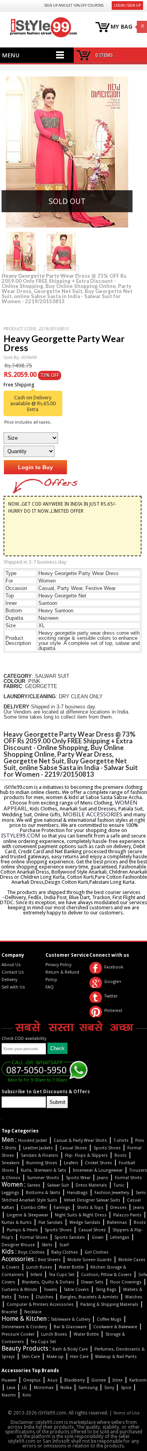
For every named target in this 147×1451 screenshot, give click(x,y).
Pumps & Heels (22, 1230)
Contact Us (13, 972)
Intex (118, 1380)
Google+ (113, 981)
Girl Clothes (97, 1252)
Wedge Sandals (84, 1222)
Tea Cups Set (61, 1274)
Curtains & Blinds (19, 1289)
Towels (50, 1289)
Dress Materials (91, 1185)
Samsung (88, 1387)
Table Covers (76, 1289)
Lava (11, 1387)
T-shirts (121, 1140)
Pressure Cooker (18, 1334)
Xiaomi (9, 1395)
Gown (97, 1237)
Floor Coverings (126, 1282)
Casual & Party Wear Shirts (80, 1140)
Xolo (26, 1395)
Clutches (44, 1297)
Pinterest (113, 1010)
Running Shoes (41, 1162)
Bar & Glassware (70, 1326)
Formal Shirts (128, 1177)
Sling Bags (106, 1289)
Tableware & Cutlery (70, 1319)
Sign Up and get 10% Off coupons (73, 5)
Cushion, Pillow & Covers (106, 1274)
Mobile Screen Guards (89, 1259)
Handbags (77, 1192)
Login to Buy (35, 467)
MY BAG (121, 27)
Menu (10, 55)
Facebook (113, 967)
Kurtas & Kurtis (17, 1222)
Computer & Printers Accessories (40, 1304)
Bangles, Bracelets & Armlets (89, 1297)
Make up (55, 1356)
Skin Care (31, 1356)
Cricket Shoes (98, 1162)
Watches (133, 1297)
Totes (23, 1297)
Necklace (33, 1311)
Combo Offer (34, 1207)
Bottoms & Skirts (43, 1192)
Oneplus (32, 1380)
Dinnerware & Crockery (24, 1326)
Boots (120, 1155)
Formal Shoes (34, 1237)
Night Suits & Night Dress (81, 1215)
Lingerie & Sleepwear (27, 1215)
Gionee (98, 1380)
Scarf (64, 1244)
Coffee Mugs (109, 1319)
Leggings (10, 1192)
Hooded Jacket (32, 1140)
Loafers (71, 1162)
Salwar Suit (58, 1185)
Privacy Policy (58, 964)
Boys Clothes (31, 1252)
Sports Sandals (69, 1237)
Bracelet (10, 1311)
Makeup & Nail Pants (116, 1356)
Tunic (119, 1185)
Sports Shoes (107, 1148)
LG (24, 1387)
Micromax (44, 1387)
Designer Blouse (18, 1244)
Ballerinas (117, 1222)
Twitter (111, 996)
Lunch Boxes (39, 1267)
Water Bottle (71, 1267)
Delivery (9, 979)
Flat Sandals (50, 1222)
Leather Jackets (38, 1148)
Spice (126, 1387)
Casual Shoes (73, 1148)
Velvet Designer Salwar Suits (92, 1200)
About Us (11, 964)
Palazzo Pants (127, 1215)
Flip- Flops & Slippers (86, 1155)
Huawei (9, 1380)
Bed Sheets (49, 1259)
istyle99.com (20, 835)
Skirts (47, 1244)
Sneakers (11, 1162)
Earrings (62, 1207)
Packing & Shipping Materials (109, 1304)
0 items (104, 55)
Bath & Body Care (70, 1349)
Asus (52, 1380)
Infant (36, 1274)
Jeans (102, 1177)
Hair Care (79, 1356)
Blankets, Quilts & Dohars (48, 1282)
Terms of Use (126, 1413)
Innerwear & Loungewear (98, 1170)
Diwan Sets (92, 1282)
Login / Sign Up (127, 5)
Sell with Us (13, 987)
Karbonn (138, 1380)
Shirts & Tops (90, 1207)
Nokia (66, 1387)
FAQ (49, 987)
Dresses (118, 1207)
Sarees (33, 1185)
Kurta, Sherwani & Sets (43, 1170)
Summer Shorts (43, 1177)
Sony (109, 1387)
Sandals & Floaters (39, 1155)
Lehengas (119, 1237)
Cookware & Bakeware (115, 1326)
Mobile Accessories (92, 814)
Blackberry (74, 1380)
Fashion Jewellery (111, 1192)
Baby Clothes (64, 1252)
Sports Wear (78, 1177)
